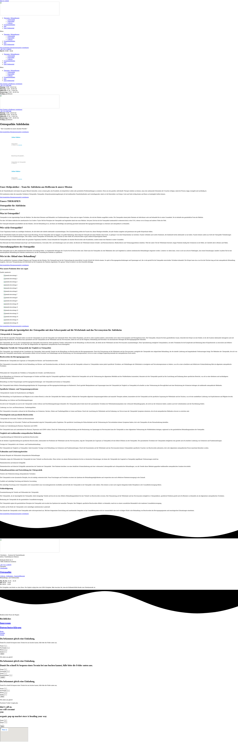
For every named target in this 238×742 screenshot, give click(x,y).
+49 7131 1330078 (5, 49)
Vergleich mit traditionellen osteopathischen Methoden (20, 433)
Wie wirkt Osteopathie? (11, 227)
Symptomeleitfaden (9, 25)
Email (2, 652)
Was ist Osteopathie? (10, 213)
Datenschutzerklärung (10, 627)
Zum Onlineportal (9, 28)
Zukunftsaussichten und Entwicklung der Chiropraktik (21, 470)
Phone (2, 650)
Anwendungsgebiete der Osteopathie (17, 247)
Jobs (5, 26)
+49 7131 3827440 (5, 85)
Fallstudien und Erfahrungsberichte (13, 452)
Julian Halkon (15, 137)
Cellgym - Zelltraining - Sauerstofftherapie (12, 576)
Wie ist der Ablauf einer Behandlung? (18, 256)
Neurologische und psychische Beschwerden (16, 415)
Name (2, 646)
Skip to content (4, 1)
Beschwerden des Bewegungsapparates (14, 357)
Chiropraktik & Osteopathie (11, 334)
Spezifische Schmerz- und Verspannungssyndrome (19, 389)
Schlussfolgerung (6, 488)
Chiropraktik (11, 19)
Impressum (5, 623)
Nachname (3, 648)
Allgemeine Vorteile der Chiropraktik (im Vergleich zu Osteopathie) (25, 348)
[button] (119, 31)
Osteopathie (10, 21)
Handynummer (4, 675)
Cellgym (9, 23)
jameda (20, 145)
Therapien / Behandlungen (11, 18)
